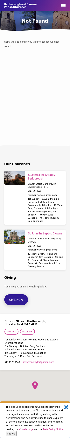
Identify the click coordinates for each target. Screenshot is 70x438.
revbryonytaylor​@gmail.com (42, 195)
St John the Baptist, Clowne (45, 233)
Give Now (16, 300)
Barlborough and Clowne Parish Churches (20, 6)
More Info (11, 332)
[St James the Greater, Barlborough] (14, 178)
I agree (11, 433)
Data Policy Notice (53, 429)
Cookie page (26, 429)
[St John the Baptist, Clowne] (14, 237)
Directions (27, 332)
